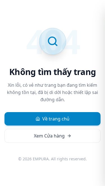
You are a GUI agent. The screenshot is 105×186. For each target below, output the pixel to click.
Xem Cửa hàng (49, 136)
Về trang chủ (55, 119)
